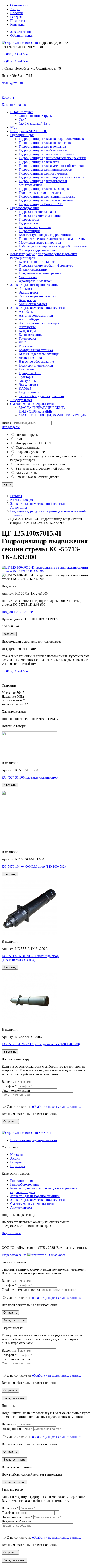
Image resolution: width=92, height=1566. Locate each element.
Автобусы (26, 311)
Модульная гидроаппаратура (40, 242)
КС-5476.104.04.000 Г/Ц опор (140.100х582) (34, 866)
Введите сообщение (16, 1521)
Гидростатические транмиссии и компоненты (52, 238)
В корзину (9, 785)
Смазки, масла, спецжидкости (32, 404)
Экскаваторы (28, 292)
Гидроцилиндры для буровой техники (46, 154)
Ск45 (22, 119)
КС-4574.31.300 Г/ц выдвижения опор (30, 777)
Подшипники (29, 392)
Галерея (16, 17)
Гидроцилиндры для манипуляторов (45, 169)
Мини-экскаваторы (33, 304)
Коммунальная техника (36, 350)
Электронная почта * (17, 1429)
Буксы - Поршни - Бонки (37, 261)
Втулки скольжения (33, 269)
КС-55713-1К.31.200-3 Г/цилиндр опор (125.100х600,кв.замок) (30, 958)
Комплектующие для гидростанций (45, 235)
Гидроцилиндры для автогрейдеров (45, 142)
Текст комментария (16, 1090)
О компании (19, 5)
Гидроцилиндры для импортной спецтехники (52, 158)
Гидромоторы (29, 219)
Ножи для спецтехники (36, 365)
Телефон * (10, 1086)
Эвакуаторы (28, 381)
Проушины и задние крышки (40, 273)
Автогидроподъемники (36, 315)
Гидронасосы (28, 223)
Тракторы (26, 377)
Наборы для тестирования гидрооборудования (53, 246)
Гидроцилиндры (22, 135)
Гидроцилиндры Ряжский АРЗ (41, 204)
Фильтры (25, 288)
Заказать (9, 634)
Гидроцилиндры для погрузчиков (43, 173)
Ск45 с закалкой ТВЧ (34, 123)
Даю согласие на (44, 1106)
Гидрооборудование (24, 208)
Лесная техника (30, 357)
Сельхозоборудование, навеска (41, 396)
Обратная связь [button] (21, 35)
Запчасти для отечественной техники (37, 308)
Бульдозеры (27, 300)
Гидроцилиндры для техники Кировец (47, 196)
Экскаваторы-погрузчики (37, 296)
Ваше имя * (10, 1508)
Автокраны (27, 327)
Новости (16, 13)
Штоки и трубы (21, 112)
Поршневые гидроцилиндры (40, 192)
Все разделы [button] (11, 427)
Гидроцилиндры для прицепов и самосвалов (51, 177)
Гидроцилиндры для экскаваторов (44, 189)
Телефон (8, 1512)
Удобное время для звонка (21, 1289)
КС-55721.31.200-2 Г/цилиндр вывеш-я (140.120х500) (41, 1044)
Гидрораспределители (35, 227)
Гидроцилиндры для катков (39, 162)
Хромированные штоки (36, 281)
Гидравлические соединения (40, 215)
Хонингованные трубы (36, 116)
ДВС (22, 342)
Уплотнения (28, 277)
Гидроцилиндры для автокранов (42, 146)
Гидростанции (29, 231)
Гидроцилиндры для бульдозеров (43, 150)
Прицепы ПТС (30, 373)
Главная (16, 496)
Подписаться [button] (11, 1233)
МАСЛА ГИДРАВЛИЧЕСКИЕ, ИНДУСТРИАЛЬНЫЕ (42, 409)
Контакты (17, 24)
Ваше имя (9, 1081)
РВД (13, 127)
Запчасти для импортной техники (35, 285)
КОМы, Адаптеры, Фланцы (39, 354)
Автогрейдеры (29, 319)
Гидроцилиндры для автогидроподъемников (51, 139)
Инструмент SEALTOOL (28, 131)
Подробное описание (17, 612)
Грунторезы (27, 338)
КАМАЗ (25, 388)
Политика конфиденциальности (33, 1140)
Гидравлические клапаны (37, 212)
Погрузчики (28, 369)
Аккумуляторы (21, 400)
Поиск (6, 423)
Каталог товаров (22, 500)
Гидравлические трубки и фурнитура (46, 265)
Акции (15, 9)
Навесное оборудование (36, 361)
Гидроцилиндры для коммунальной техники (51, 165)
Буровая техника (31, 334)
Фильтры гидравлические (37, 250)
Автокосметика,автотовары (39, 323)
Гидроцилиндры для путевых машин (46, 200)
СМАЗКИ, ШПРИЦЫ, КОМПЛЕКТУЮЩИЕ (52, 415)
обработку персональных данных (56, 1106)
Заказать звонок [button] (21, 31)
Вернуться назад (14, 1320)
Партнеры (17, 20)
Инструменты (29, 346)
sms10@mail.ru (12, 83)
